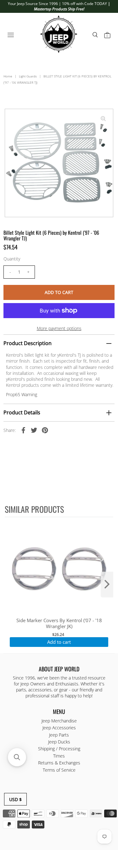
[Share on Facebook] (23, 430)
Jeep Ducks (59, 742)
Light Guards (28, 76)
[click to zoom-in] (103, 119)
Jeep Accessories (59, 728)
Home (7, 76)
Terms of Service (59, 770)
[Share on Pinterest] (44, 430)
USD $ (15, 799)
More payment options (59, 328)
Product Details (21, 412)
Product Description (27, 343)
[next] (107, 584)
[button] (17, 757)
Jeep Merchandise (59, 721)
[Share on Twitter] (34, 430)
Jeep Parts (59, 735)
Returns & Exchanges (59, 763)
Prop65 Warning (21, 394)
